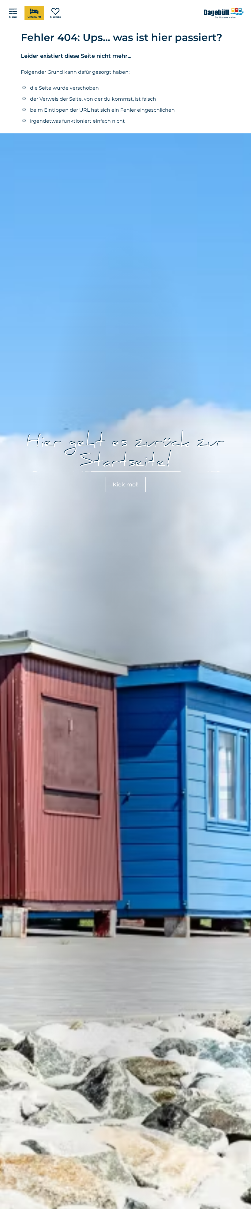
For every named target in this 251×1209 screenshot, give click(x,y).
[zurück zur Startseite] (224, 13)
